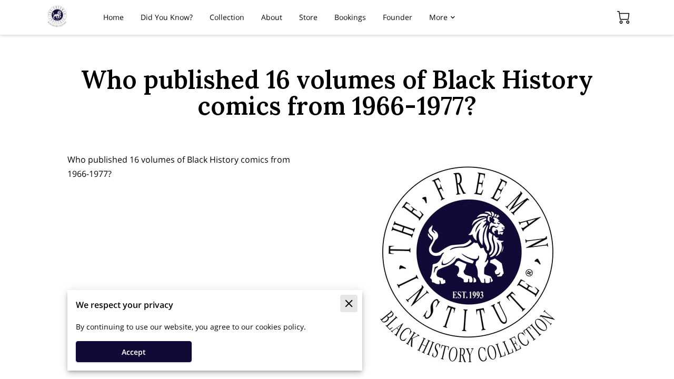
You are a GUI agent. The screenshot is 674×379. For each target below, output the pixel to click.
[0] (623, 17)
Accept (134, 352)
